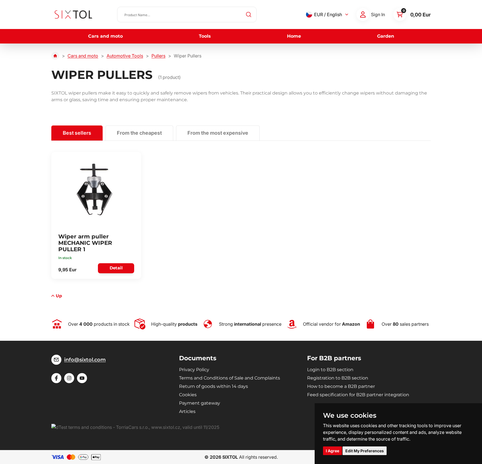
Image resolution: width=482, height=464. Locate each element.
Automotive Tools (125, 56)
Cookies (188, 394)
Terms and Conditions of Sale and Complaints (229, 378)
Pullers (158, 56)
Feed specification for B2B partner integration (358, 394)
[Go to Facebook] (56, 378)
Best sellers (77, 133)
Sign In (378, 14)
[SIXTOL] (73, 14)
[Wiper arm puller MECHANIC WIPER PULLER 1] (94, 189)
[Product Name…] (187, 14)
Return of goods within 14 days (213, 386)
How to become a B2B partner (341, 386)
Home (294, 36)
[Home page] (55, 56)
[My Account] (362, 14)
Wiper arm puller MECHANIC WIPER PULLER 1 (85, 243)
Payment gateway (199, 403)
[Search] (248, 14)
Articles (187, 411)
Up (59, 295)
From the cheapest (139, 133)
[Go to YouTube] (82, 378)
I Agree (332, 450)
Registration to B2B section (337, 378)
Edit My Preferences (364, 450)
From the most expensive (217, 133)
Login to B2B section (330, 369)
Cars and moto (105, 36)
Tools (205, 36)
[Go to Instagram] (69, 378)
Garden (385, 36)
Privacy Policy (194, 369)
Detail (116, 267)
